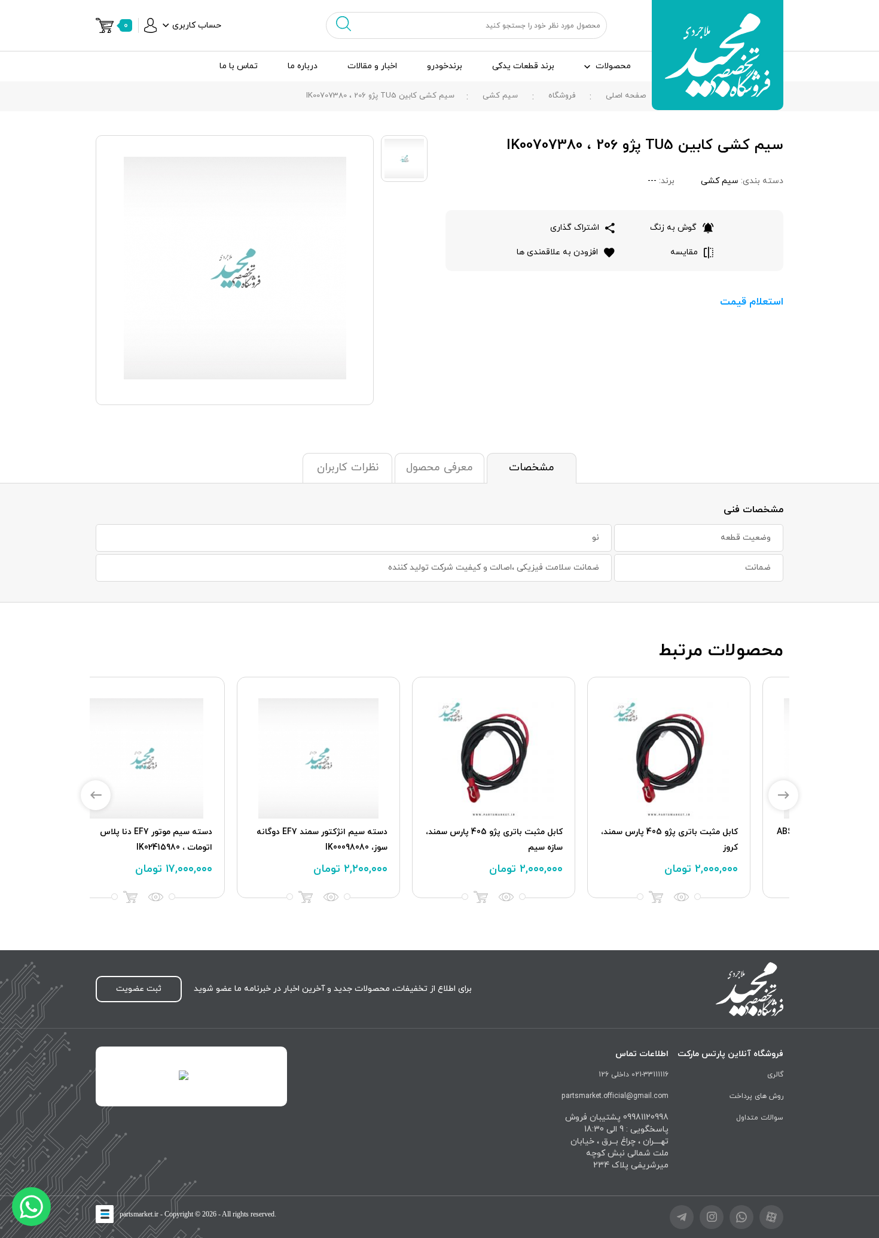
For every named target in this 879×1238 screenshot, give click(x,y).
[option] (701, 787)
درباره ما (303, 66)
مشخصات (531, 467)
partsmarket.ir (139, 1214)
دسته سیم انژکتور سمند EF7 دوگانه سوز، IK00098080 (354, 839)
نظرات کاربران (348, 467)
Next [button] (783, 795)
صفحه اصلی (626, 95)
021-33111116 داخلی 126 (634, 1074)
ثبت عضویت (138, 988)
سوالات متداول (759, 1118)
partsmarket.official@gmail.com (615, 1096)
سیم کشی (500, 95)
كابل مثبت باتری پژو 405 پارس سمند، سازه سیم (527, 839)
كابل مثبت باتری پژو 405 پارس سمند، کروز (702, 839)
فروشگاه (561, 95)
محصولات (613, 66)
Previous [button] (96, 795)
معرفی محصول (439, 467)
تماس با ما (238, 66)
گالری (775, 1074)
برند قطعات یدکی (523, 66)
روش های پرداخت (756, 1096)
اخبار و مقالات (372, 66)
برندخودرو (444, 66)
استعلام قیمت (751, 302)
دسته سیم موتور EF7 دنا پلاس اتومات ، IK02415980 (189, 839)
